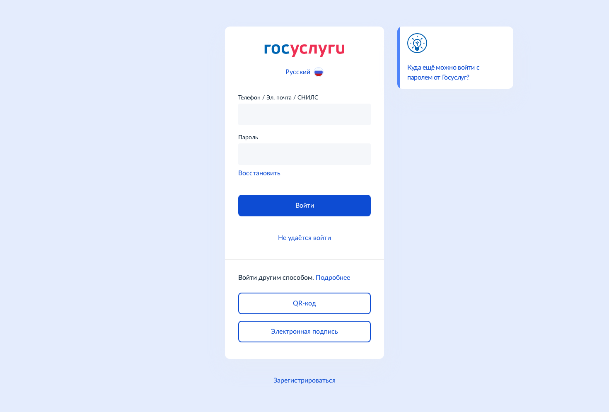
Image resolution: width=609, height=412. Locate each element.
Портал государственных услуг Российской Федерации (304, 50)
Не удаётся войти (304, 238)
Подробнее (333, 277)
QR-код (304, 303)
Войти (304, 205)
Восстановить (259, 173)
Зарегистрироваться (304, 380)
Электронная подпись (304, 331)
